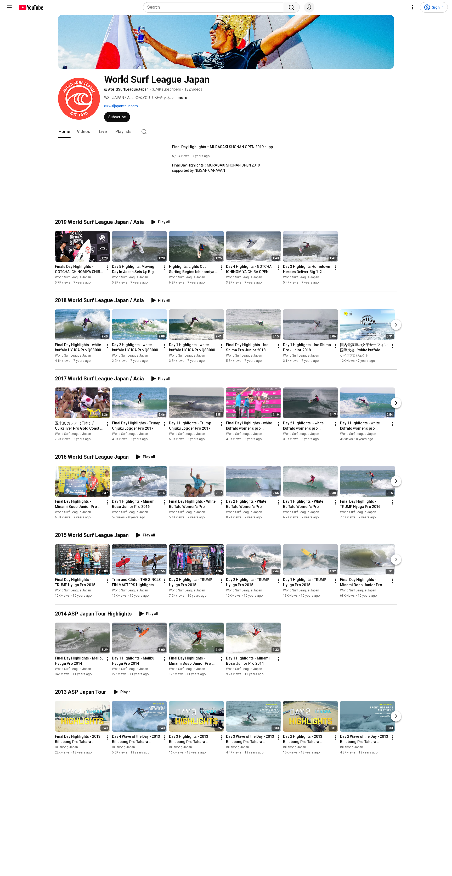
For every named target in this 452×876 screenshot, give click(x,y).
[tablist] (226, 131)
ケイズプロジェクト (354, 355)
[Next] (396, 324)
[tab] (64, 131)
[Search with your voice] (309, 7)
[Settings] (412, 7)
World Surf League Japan (73, 277)
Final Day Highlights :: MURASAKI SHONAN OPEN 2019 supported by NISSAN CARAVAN (224, 147)
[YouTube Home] (31, 7)
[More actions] (107, 267)
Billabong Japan (66, 747)
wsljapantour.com (123, 106)
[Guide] (9, 7)
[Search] (291, 7)
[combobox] (214, 7)
